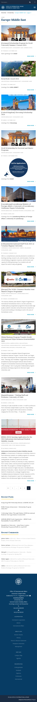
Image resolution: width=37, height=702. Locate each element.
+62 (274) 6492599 (18, 608)
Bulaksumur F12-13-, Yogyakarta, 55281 (17, 595)
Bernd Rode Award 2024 (10, 79)
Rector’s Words (18, 635)
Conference (4, 248)
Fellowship (28, 248)
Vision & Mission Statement (18, 640)
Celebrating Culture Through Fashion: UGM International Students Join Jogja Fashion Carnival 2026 (18, 514)
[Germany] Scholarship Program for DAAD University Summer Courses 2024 (17, 44)
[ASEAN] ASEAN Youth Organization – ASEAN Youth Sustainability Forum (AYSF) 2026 (16, 520)
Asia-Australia (5, 81)
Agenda (18, 658)
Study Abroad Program (18, 445)
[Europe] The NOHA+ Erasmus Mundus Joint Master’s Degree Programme (17, 290)
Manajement (18, 646)
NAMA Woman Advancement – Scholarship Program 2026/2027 (16, 507)
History (18, 637)
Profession (18, 676)
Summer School (28, 47)
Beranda (3, 12)
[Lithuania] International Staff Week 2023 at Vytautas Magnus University (17, 245)
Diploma (18, 673)
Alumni (18, 623)
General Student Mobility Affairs (18, 602)
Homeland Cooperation (18, 620)
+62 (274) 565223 (18, 612)
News (14, 399)
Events (22, 248)
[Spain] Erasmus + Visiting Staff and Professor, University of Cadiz (14, 396)
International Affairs (18, 626)
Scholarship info (18, 600)
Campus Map (18, 655)
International (18, 679)
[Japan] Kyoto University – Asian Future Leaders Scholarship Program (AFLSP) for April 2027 (15, 526)
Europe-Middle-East (23, 293)
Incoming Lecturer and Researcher (18, 604)
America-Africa (5, 343)
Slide (21, 47)
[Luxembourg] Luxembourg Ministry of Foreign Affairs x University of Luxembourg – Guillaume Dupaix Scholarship (18, 206)
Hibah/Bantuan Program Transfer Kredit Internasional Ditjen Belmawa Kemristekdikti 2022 (18, 339)
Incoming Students (18, 598)
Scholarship (10, 12)
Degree (3, 293)
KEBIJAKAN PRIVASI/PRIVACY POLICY (27, 699)
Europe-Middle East (6, 47)
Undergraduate (18, 667)
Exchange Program (18, 210)
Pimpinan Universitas (18, 643)
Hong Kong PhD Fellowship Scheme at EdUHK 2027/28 (17, 502)
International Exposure (8, 347)
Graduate (18, 670)
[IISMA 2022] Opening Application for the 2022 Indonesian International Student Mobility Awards (16, 439)
